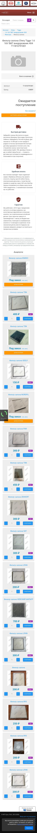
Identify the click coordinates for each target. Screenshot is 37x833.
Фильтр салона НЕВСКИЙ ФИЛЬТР (18, 599)
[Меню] (33, 12)
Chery (13, 30)
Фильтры (8, 34)
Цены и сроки (18, 284)
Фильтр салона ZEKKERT (18, 497)
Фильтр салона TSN (18, 292)
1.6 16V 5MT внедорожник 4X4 (16, 32)
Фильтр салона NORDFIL (18, 395)
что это (24, 280)
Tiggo (19, 30)
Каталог (6, 30)
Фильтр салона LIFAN (19, 565)
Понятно (29, 828)
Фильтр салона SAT (18, 531)
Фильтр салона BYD (18, 702)
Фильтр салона (18, 667)
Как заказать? (30, 111)
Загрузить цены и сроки (18, 115)
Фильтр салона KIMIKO (18, 258)
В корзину (27, 318)
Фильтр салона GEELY (18, 360)
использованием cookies (25, 824)
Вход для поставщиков (28, 816)
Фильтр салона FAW (18, 429)
